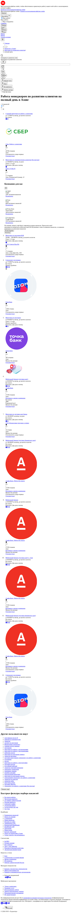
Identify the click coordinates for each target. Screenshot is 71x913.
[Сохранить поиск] (2, 66)
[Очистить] (3, 61)
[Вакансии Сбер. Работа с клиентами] (37, 131)
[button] (3, 34)
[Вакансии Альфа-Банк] (37, 410)
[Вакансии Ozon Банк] (37, 285)
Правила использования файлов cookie (32, 11)
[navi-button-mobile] (2, 39)
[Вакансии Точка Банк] (37, 338)
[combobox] (9, 58)
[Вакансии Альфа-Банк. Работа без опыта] (37, 464)
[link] (4, 29)
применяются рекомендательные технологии (37, 898)
